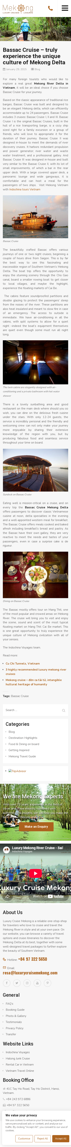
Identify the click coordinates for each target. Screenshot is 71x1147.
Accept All (60, 1138)
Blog (37, 69)
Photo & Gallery (16, 1016)
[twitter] (17, 983)
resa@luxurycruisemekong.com (30, 972)
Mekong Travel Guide (22, 756)
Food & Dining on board (24, 744)
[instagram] (27, 983)
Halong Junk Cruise (18, 1058)
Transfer (11, 1034)
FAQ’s (9, 1004)
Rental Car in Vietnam (20, 1064)
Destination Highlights (23, 738)
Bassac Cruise (20, 696)
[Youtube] (37, 983)
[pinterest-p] (47, 983)
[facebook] (6, 983)
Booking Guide (15, 1010)
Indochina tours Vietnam (24, 189)
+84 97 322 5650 (32, 959)
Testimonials (14, 1022)
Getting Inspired (19, 750)
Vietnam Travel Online (20, 1071)
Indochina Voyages (18, 1052)
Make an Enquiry (36, 826)
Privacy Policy (14, 1028)
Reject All (42, 1138)
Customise (24, 1138)
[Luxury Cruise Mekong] (18, 8)
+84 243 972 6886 (18, 1099)
